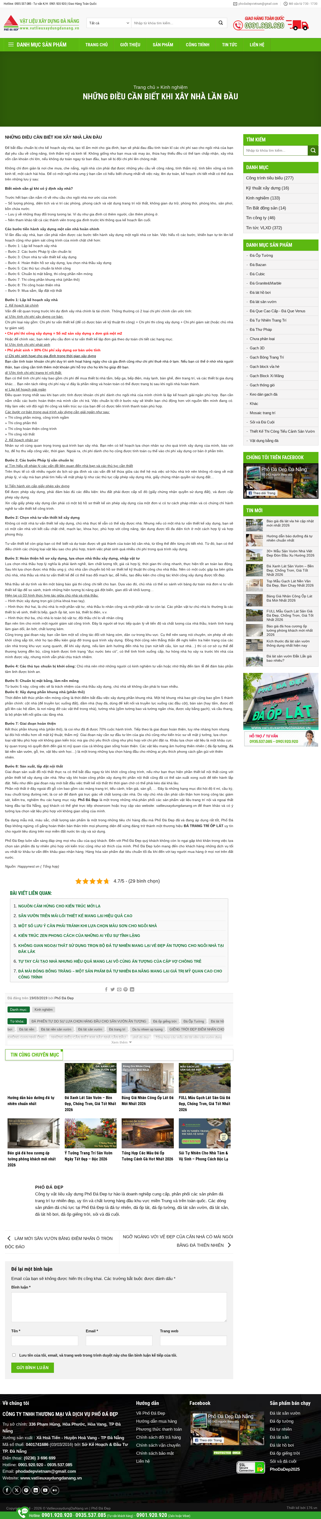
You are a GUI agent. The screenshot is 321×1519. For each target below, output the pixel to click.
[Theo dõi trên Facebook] (7, 1490)
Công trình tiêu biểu (264, 178)
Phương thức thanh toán (159, 1429)
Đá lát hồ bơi (260, 292)
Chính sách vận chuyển (158, 1445)
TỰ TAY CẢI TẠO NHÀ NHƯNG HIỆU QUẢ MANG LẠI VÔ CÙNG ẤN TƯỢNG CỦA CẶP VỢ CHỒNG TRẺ (109, 961)
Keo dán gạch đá (263, 394)
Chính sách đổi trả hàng (158, 1437)
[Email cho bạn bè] (119, 989)
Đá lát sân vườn (90, 1029)
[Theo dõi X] (16, 1490)
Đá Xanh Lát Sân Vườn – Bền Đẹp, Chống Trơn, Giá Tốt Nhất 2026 (290, 570)
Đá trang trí (117, 1029)
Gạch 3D (257, 348)
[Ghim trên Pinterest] (125, 989)
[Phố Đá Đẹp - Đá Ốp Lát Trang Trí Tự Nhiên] (41, 23)
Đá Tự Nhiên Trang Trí (268, 320)
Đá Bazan (258, 265)
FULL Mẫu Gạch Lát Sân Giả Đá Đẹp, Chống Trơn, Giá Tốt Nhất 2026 (290, 615)
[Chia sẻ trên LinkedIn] (132, 989)
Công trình (197, 44)
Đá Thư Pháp (261, 329)
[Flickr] (54, 1490)
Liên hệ (257, 44)
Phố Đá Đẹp (64, 998)
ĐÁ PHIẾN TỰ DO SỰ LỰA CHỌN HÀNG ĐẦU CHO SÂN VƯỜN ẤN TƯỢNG (89, 1021)
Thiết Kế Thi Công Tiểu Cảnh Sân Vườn (282, 431)
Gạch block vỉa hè (264, 366)
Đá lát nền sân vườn (56, 1029)
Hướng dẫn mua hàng (156, 1421)
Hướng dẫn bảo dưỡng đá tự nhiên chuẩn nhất (289, 538)
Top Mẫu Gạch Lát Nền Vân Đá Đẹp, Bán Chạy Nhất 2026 (290, 583)
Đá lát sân (279, 1437)
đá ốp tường (217, 746)
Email (92, 1331)
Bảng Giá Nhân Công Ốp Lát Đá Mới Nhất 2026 (289, 598)
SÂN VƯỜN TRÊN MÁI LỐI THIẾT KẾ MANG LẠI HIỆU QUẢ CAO (75, 916)
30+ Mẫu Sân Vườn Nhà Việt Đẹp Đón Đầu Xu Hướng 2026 (290, 553)
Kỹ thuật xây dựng (263, 188)
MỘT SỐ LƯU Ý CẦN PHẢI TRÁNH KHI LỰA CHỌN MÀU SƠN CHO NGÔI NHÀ (87, 926)
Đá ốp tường (281, 1421)
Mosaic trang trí (262, 413)
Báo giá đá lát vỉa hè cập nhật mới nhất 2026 (290, 523)
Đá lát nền (26, 1029)
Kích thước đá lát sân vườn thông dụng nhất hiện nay (288, 643)
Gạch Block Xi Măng (267, 376)
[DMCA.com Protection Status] (227, 1452)
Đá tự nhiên (281, 1429)
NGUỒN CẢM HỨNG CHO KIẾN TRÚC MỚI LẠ (59, 906)
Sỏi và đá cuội (283, 1461)
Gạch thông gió (262, 385)
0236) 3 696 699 (40, 1458)
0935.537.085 (59, 1464)
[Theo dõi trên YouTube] (45, 1490)
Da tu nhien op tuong (147, 1029)
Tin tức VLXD (258, 227)
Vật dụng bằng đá (264, 440)
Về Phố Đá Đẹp (150, 1413)
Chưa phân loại (262, 339)
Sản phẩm (163, 44)
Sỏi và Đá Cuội (262, 422)
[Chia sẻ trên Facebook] (106, 989)
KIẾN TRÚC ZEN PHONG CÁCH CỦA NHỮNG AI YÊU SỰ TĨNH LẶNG (79, 935)
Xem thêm (119, 1042)
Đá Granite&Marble (265, 283)
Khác (254, 403)
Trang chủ (96, 44)
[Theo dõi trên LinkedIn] (35, 1490)
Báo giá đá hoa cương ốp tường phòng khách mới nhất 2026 (290, 630)
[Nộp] (220, 23)
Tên (15, 1331)
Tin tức (229, 44)
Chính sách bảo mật (155, 1453)
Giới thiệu (130, 44)
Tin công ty (256, 217)
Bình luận (21, 1287)
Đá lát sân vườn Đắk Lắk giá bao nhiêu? (289, 658)
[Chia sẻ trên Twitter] (113, 989)
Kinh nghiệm (174, 87)
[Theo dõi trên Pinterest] (26, 1490)
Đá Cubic (257, 274)
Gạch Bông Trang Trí (267, 357)
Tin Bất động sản (261, 208)
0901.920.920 (30, 1464)
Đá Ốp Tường (194, 1021)
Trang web (169, 1331)
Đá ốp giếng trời (165, 1021)
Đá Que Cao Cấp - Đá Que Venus (277, 311)
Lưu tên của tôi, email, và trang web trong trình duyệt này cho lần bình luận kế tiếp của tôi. (98, 1355)
